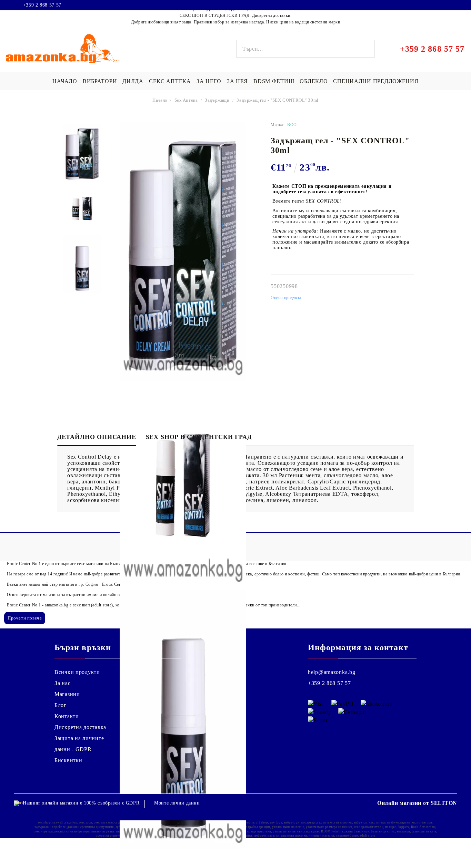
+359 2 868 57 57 (42, 5)
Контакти (66, 716)
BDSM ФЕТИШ (273, 81)
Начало (160, 100)
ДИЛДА (132, 81)
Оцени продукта (286, 297)
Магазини (67, 694)
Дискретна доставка (80, 727)
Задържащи (217, 100)
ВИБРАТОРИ (100, 81)
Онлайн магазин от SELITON (417, 803)
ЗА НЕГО (209, 81)
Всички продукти (77, 672)
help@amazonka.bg (331, 672)
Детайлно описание (96, 436)
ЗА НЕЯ (237, 81)
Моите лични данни (177, 803)
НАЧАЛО (64, 81)
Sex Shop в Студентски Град (199, 436)
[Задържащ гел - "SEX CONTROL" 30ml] (82, 153)
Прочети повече (25, 618)
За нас (62, 683)
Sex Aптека (186, 100)
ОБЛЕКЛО (314, 81)
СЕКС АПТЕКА (170, 81)
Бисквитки (68, 760)
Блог (60, 705)
